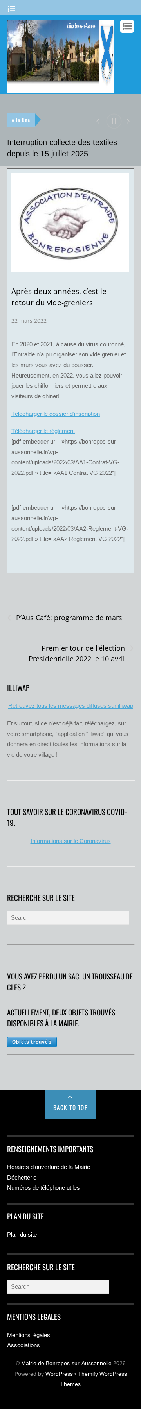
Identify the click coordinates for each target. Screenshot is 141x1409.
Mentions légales (28, 1335)
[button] (97, 120)
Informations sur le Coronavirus (71, 841)
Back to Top (70, 1107)
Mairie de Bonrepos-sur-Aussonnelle (66, 1363)
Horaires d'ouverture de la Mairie (48, 1167)
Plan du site (22, 1234)
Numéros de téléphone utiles (43, 1187)
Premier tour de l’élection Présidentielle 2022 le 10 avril (81, 653)
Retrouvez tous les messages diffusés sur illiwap (70, 705)
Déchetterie (21, 1177)
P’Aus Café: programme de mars (64, 617)
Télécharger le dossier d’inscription (55, 413)
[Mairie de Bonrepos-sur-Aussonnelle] (60, 89)
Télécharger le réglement (43, 431)
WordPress (59, 1374)
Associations (23, 1345)
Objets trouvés (32, 1042)
